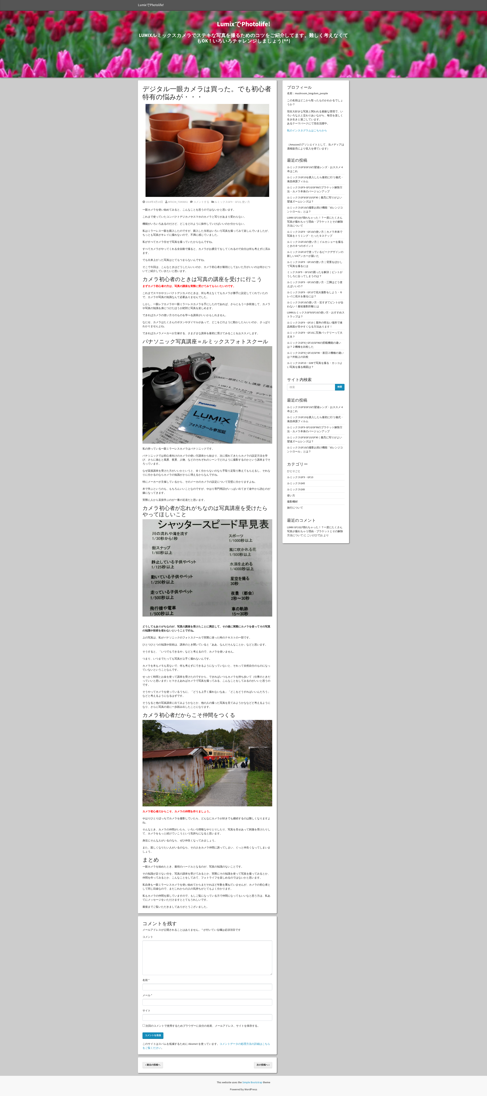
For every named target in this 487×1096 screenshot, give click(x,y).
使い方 (246, 202)
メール (147, 995)
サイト (146, 1010)
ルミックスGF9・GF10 (228, 202)
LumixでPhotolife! (151, 5)
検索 (339, 386)
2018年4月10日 (154, 202)
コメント (147, 937)
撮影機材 (292, 501)
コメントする (201, 202)
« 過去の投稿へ (152, 1064)
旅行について (295, 507)
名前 (146, 980)
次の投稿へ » (263, 1064)
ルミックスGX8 (296, 489)
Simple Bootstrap (252, 1082)
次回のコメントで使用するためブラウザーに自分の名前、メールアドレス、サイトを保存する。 (203, 1025)
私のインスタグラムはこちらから (307, 130)
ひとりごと (293, 471)
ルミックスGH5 (296, 483)
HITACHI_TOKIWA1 (178, 202)
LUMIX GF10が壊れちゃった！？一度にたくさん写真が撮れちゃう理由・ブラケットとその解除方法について (315, 221)
